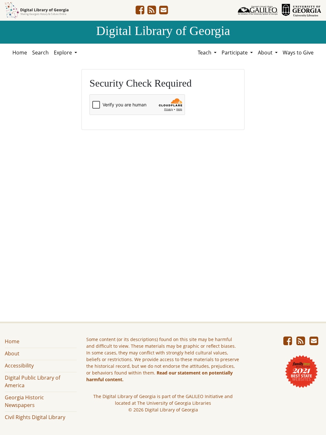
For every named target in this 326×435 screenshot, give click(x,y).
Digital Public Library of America (32, 381)
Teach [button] (205, 52)
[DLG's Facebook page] (140, 11)
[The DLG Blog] (151, 11)
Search (40, 52)
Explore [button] (63, 52)
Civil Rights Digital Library (35, 417)
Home (19, 52)
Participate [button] (235, 52)
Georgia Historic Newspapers (24, 401)
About (12, 353)
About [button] (266, 52)
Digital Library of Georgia (163, 31)
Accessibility (19, 365)
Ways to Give (298, 52)
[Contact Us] (163, 11)
